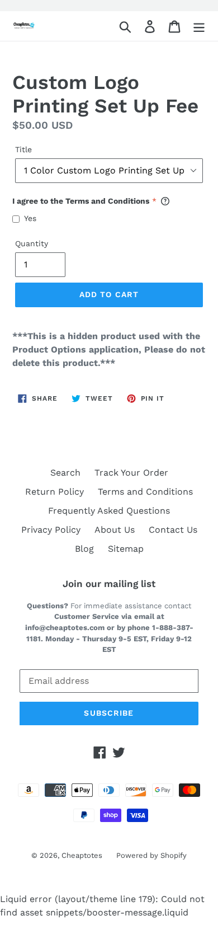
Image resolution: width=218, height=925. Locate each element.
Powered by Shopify (151, 855)
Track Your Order (131, 472)
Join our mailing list (109, 583)
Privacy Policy (50, 529)
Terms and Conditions (145, 491)
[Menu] (199, 26)
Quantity (31, 243)
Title (23, 149)
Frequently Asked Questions (109, 510)
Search (65, 472)
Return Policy (54, 491)
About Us (114, 529)
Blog (84, 548)
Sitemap (126, 548)
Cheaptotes (81, 855)
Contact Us (173, 529)
